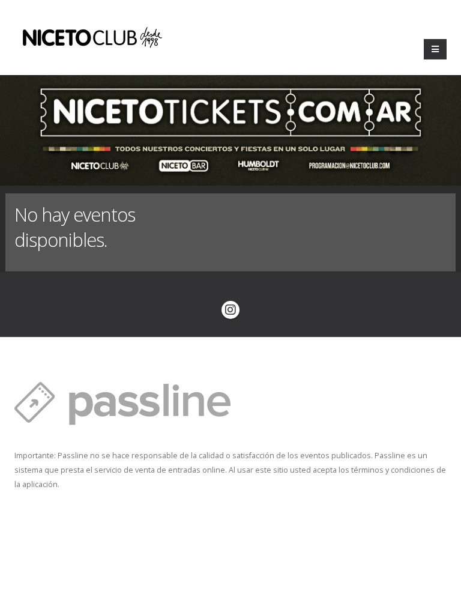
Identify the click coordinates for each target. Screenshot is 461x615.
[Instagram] (230, 310)
